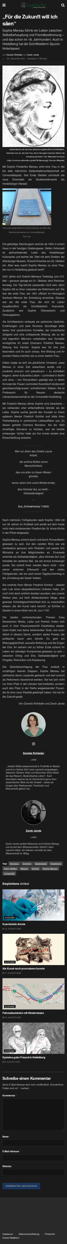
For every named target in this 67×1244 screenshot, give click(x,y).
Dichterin (27, 863)
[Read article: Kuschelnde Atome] (33, 905)
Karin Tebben (10, 868)
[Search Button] (63, 5)
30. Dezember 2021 (16, 58)
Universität (9, 873)
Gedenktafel (41, 863)
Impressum (7, 1233)
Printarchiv (50, 1233)
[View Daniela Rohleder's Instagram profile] (33, 743)
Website (6, 1166)
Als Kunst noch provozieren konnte (23, 968)
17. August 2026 (12, 972)
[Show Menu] (4, 5)
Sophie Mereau (50, 868)
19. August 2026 (12, 928)
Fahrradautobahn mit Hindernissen (23, 1013)
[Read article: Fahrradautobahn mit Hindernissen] (33, 993)
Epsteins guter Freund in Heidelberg (23, 1057)
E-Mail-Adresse (11, 1151)
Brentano (14, 863)
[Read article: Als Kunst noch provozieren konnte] (33, 949)
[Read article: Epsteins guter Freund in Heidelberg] (33, 1038)
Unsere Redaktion (10, 1237)
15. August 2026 (12, 1017)
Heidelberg (55, 863)
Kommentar (9, 1095)
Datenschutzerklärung (29, 1233)
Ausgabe (10, 917)
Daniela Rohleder (14, 54)
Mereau (24, 868)
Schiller (35, 868)
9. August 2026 (12, 1061)
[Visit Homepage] (33, 5)
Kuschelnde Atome (13, 924)
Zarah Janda (33, 54)
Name (6, 1136)
